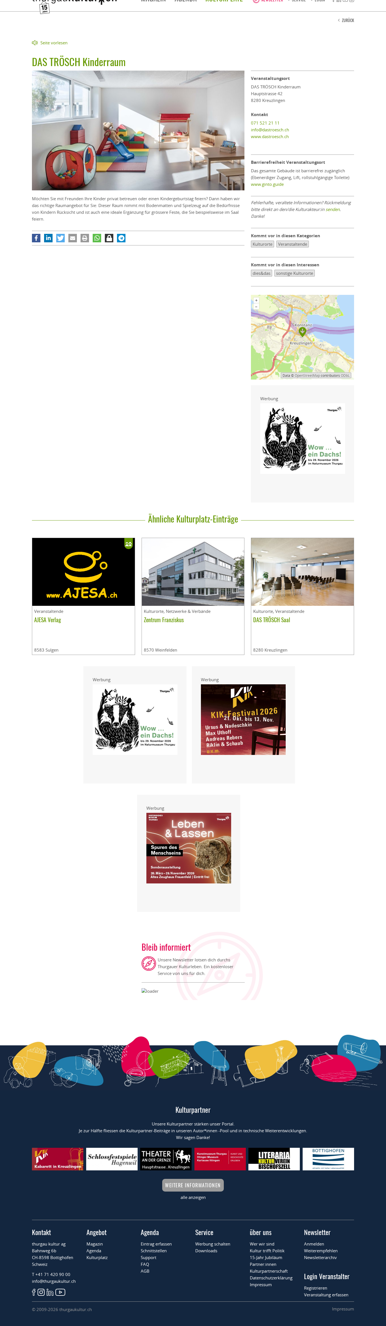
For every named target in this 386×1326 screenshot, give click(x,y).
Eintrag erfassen (156, 1244)
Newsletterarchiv (320, 1257)
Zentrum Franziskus (164, 619)
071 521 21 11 (265, 123)
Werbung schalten (212, 1244)
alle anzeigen (193, 1197)
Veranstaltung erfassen (326, 1294)
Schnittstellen (154, 1250)
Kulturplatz (97, 1257)
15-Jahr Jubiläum (266, 1257)
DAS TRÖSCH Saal (271, 619)
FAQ (145, 1264)
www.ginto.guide (267, 184)
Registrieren (315, 1288)
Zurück (348, 20)
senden (333, 209)
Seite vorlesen (54, 42)
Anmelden (314, 1244)
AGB (145, 1271)
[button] (36, 238)
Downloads (206, 1250)
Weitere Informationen (193, 1185)
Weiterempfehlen (321, 1250)
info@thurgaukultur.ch (54, 1281)
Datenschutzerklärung (271, 1278)
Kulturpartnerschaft (269, 1271)
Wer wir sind (262, 1244)
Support (148, 1257)
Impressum (261, 1284)
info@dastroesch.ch (270, 129)
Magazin (94, 1244)
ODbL (345, 375)
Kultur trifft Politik (267, 1250)
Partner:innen (263, 1264)
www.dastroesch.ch (270, 136)
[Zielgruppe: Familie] (128, 543)
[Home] (74, 3)
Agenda (93, 1250)
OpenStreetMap (307, 375)
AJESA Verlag (47, 619)
